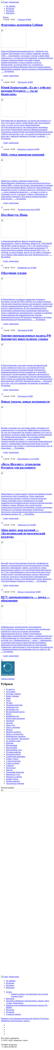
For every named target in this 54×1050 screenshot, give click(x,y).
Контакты (10, 13)
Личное (9, 730)
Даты (8, 700)
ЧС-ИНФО (10, 6)
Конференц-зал (24, 268)
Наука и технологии (26, 592)
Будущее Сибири (13, 694)
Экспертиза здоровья (15, 783)
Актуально (10, 691)
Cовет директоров (11, 76)
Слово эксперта (12, 763)
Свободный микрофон (15, 756)
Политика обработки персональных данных (25, 1019)
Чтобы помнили (13, 781)
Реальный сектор (13, 754)
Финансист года (13, 774)
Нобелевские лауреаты (15, 736)
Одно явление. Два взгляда (17, 739)
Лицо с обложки (13, 727)
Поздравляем (11, 745)
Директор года (24, 525)
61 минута (10, 689)
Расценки (10, 11)
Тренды (9, 770)
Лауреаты (10, 721)
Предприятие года (25, 459)
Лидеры (9, 723)
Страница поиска (13, 1014)
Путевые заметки (13, 752)
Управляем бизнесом (15, 772)
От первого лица (13, 741)
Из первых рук (12, 709)
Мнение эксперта (13, 732)
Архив (9, 992)
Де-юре (9, 703)
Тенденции (22, 82)
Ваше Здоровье (12, 696)
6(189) (28, 19)
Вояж (8, 698)
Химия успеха (12, 779)
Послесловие (11, 747)
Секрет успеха (12, 759)
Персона (9, 743)
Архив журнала (7, 679)
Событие (21, 19)
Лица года (10, 725)
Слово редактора (13, 761)
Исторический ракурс (15, 712)
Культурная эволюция (15, 718)
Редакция (10, 8)
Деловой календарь (26, 209)
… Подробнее (7, 71)
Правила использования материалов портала (20, 1018)
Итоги (8, 714)
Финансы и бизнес (26, 149)
